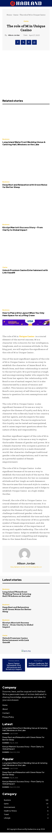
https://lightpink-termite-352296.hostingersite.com (26, 567)
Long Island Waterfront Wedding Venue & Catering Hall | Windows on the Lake (23, 143)
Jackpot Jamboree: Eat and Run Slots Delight (38, 664)
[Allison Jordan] (26, 554)
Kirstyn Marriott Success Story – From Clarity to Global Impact (22, 228)
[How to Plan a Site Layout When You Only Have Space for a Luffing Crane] (26, 292)
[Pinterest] (28, 42)
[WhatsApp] (34, 42)
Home (9, 15)
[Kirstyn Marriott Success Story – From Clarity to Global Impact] (26, 207)
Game (15, 15)
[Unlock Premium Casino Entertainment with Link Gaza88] (26, 250)
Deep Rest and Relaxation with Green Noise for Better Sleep (24, 185)
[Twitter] (23, 42)
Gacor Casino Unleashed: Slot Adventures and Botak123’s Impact (14, 666)
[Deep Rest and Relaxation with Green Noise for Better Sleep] (26, 164)
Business (5, 139)
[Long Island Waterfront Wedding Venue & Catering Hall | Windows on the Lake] (26, 121)
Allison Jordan (14, 35)
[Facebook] (17, 42)
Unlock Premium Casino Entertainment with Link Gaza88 (25, 271)
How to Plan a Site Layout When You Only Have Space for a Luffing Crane (23, 314)
